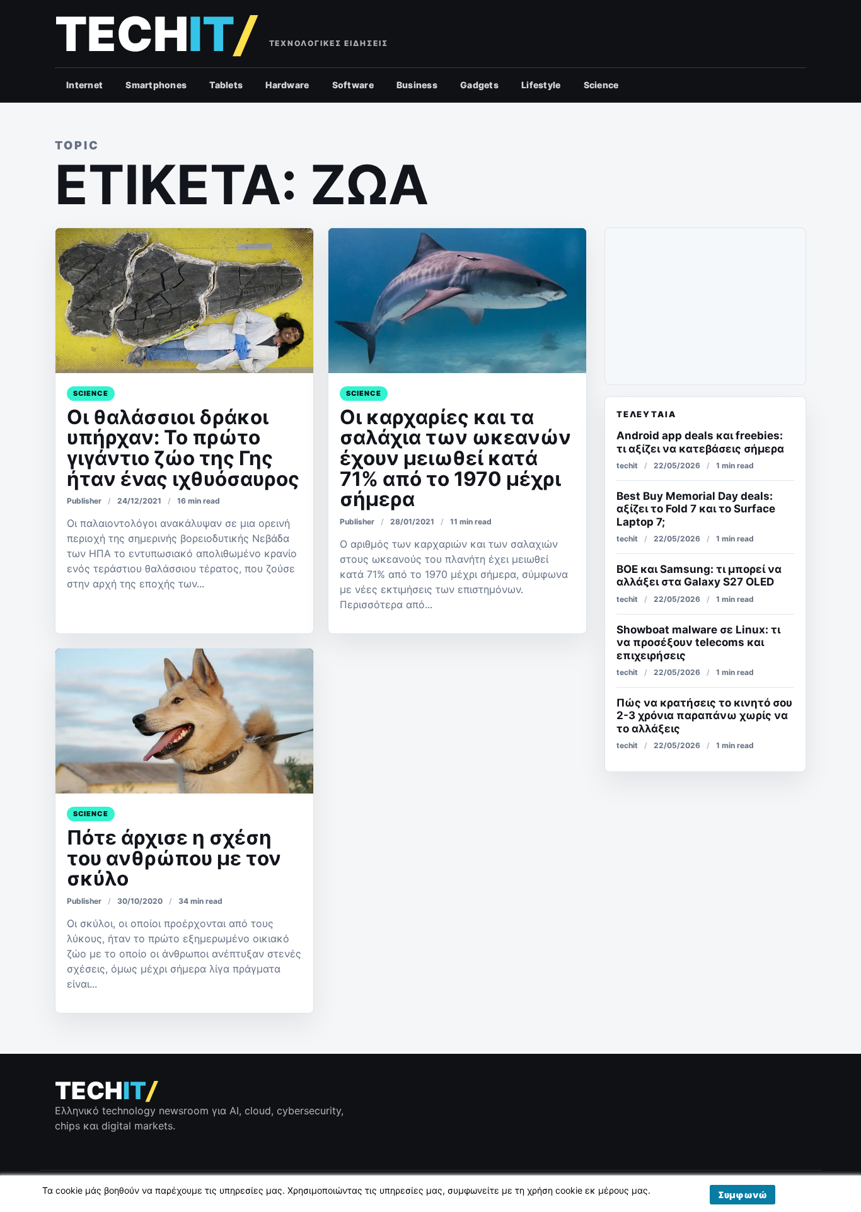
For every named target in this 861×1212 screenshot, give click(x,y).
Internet (84, 84)
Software (353, 84)
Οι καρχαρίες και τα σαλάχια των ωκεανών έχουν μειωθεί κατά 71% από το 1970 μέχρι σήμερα (455, 458)
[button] (742, 1195)
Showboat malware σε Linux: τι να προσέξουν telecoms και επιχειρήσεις (698, 642)
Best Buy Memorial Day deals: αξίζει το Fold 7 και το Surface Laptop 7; (695, 509)
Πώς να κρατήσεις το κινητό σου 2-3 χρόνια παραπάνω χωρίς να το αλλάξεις (704, 715)
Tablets (226, 84)
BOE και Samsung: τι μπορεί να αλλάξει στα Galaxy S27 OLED (699, 575)
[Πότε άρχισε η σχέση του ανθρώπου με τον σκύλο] (184, 721)
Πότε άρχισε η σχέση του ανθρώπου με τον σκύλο (174, 858)
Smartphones (156, 84)
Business (416, 84)
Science (601, 84)
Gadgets (479, 84)
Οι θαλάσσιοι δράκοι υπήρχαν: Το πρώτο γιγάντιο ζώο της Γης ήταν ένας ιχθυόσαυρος (183, 448)
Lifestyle (541, 84)
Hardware (287, 84)
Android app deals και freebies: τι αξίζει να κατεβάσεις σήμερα (700, 441)
